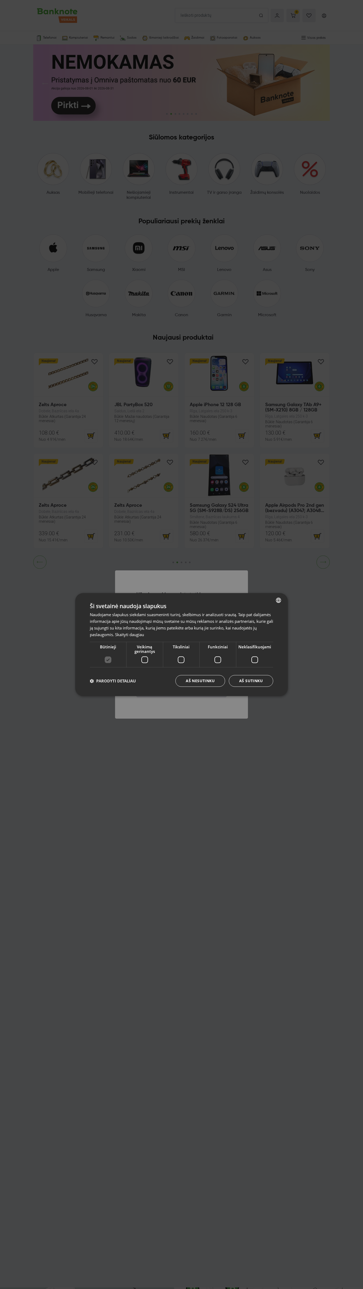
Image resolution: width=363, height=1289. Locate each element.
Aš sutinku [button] (251, 680)
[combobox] (278, 600)
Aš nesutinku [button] (200, 680)
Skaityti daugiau (129, 634)
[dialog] (181, 644)
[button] (113, 681)
